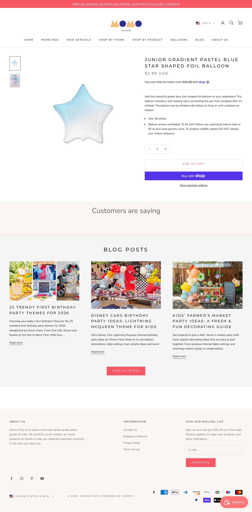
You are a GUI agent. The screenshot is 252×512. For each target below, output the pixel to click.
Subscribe (201, 462)
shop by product (148, 39)
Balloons (179, 39)
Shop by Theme (112, 39)
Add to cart (194, 164)
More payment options (194, 185)
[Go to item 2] (14, 81)
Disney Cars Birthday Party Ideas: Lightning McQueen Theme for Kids (124, 321)
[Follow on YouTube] (42, 478)
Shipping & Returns (135, 436)
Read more (16, 343)
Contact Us (130, 430)
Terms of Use (131, 449)
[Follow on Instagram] (22, 478)
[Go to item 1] (14, 63)
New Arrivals (79, 39)
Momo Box (50, 39)
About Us (220, 39)
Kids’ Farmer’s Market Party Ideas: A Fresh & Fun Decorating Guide (202, 321)
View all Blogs (126, 371)
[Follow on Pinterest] (32, 478)
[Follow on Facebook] (11, 478)
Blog (199, 39)
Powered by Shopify (117, 496)
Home (29, 39)
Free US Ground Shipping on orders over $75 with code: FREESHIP (126, 4)
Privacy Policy (131, 443)
